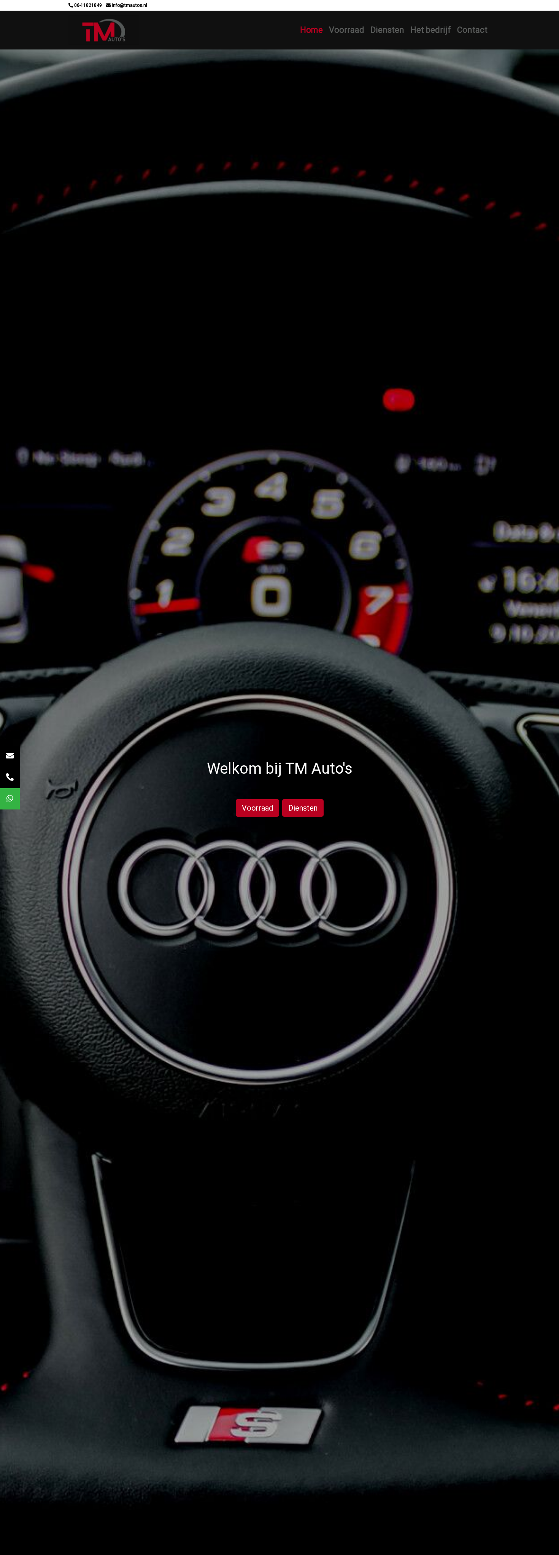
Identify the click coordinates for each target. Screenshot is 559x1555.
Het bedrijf (430, 30)
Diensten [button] (387, 30)
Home (311, 30)
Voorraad (346, 30)
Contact (472, 30)
